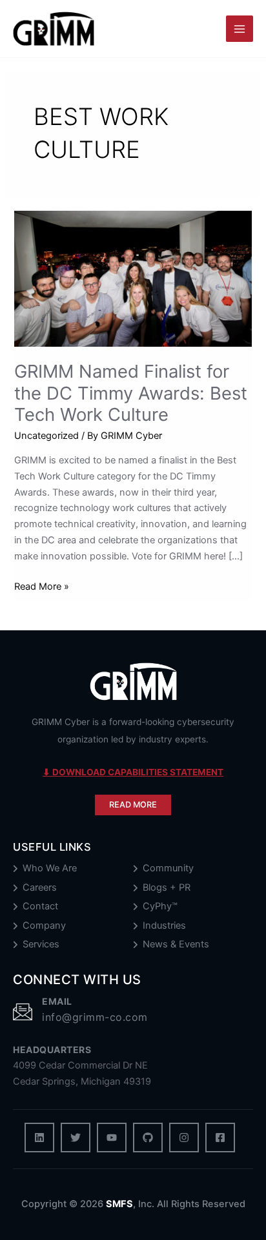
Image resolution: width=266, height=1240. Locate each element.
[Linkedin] (39, 1137)
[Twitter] (75, 1137)
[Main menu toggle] (239, 29)
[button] (133, 805)
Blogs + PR (166, 888)
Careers (40, 888)
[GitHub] (148, 1137)
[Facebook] (220, 1137)
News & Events (176, 944)
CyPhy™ (160, 906)
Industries (164, 926)
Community (168, 868)
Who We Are (50, 868)
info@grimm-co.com (95, 1017)
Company (44, 926)
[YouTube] (112, 1137)
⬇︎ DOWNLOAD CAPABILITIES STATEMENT (133, 772)
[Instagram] (184, 1137)
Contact (40, 906)
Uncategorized (46, 435)
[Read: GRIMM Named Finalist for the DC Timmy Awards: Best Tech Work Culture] (132, 278)
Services (41, 944)
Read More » (41, 587)
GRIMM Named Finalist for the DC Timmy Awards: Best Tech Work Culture (130, 392)
